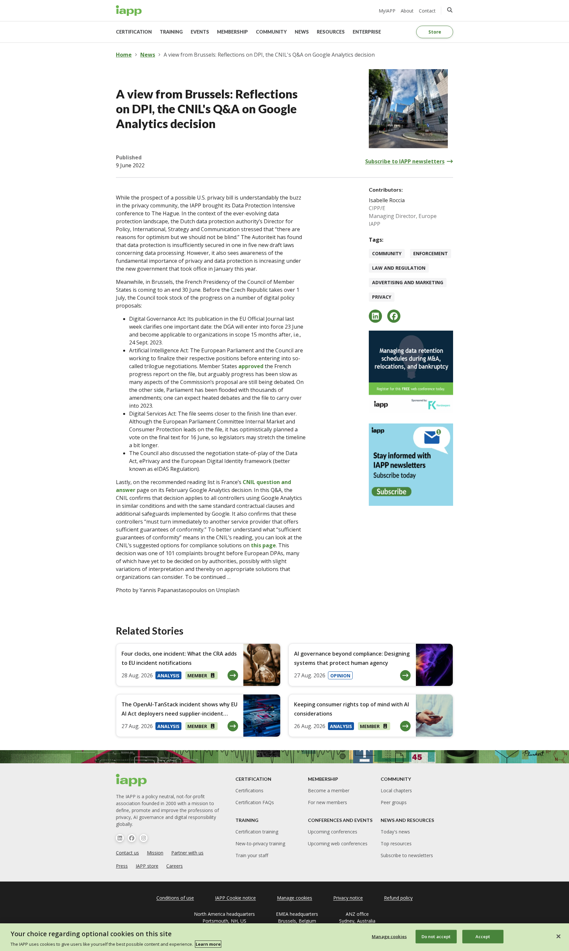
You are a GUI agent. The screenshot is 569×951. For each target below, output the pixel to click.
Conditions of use (175, 898)
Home (124, 54)
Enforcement (430, 253)
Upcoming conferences (332, 832)
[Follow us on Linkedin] (120, 838)
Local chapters (396, 790)
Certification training (256, 832)
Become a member (328, 790)
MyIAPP (387, 11)
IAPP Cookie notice (235, 898)
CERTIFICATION (134, 32)
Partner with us (187, 853)
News (147, 54)
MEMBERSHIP (232, 32)
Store (434, 32)
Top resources (396, 843)
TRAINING (171, 32)
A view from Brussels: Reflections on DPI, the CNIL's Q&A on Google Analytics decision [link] (269, 54)
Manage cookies (389, 936)
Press (122, 866)
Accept (482, 936)
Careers (174, 866)
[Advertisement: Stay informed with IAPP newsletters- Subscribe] (411, 464)
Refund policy (398, 898)
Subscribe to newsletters (407, 855)
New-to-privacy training (260, 843)
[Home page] (131, 780)
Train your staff (251, 855)
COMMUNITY (271, 32)
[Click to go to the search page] (450, 10)
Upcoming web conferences (337, 843)
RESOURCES (331, 32)
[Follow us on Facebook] (131, 838)
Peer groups (394, 802)
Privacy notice (348, 898)
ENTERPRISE (367, 32)
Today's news (395, 832)
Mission (155, 853)
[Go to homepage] (129, 10)
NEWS (302, 32)
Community (386, 253)
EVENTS (200, 32)
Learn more (208, 944)
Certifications (249, 790)
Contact (427, 11)
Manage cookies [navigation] (294, 898)
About (407, 11)
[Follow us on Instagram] (143, 838)
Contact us (127, 853)
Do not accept (436, 936)
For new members (327, 802)
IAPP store (147, 866)
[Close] (558, 936)
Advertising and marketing (407, 282)
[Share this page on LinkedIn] (375, 316)
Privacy (381, 297)
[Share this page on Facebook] (393, 316)
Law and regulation (398, 268)
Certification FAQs (254, 802)
